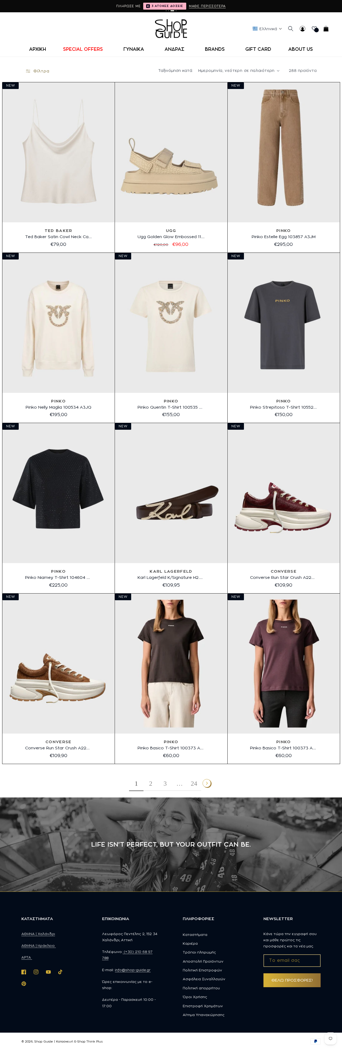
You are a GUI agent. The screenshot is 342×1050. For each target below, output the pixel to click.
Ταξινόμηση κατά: (175, 70)
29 (295, 256)
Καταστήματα (195, 934)
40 (183, 256)
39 (171, 256)
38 (159, 256)
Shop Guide (43, 1041)
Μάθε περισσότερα (207, 6)
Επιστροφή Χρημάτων (203, 1006)
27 (272, 256)
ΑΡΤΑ (26, 957)
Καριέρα (190, 943)
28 (283, 256)
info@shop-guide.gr (133, 970)
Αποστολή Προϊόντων (203, 961)
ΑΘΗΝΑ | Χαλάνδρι (38, 934)
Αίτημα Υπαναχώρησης (203, 1015)
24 (194, 783)
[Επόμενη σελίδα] (207, 783)
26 (260, 256)
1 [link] (136, 783)
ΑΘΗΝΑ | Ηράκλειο (38, 945)
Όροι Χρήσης (195, 997)
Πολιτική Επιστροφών (202, 970)
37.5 (40, 767)
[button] (85, 49)
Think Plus (94, 1041)
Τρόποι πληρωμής (199, 952)
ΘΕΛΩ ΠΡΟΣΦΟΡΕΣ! (292, 980)
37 (148, 256)
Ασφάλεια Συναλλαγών (204, 979)
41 (194, 256)
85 (171, 596)
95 (182, 596)
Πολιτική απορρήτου (201, 988)
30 (307, 256)
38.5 (277, 596)
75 (159, 596)
